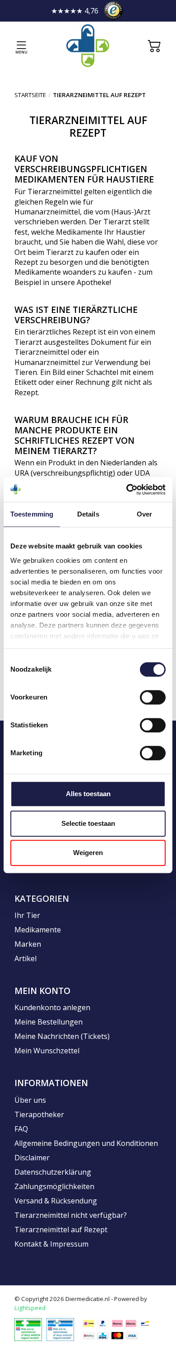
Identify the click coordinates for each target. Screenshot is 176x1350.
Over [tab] (144, 514)
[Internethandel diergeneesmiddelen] (28, 1329)
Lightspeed (30, 1308)
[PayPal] (103, 1323)
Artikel (25, 958)
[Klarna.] (117, 1323)
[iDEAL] (88, 1323)
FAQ (21, 1129)
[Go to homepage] (88, 45)
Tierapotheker (39, 1114)
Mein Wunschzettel (46, 1051)
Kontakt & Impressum (51, 1244)
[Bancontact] (145, 1323)
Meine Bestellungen (48, 1022)
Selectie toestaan (88, 823)
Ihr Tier (27, 915)
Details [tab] (88, 514)
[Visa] (132, 1335)
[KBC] (102, 1335)
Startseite (30, 95)
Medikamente (37, 930)
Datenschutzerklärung (52, 1172)
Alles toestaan (88, 794)
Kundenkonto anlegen (52, 1007)
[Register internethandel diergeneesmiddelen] (60, 1329)
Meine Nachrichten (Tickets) (62, 1036)
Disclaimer (32, 1158)
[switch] (153, 697)
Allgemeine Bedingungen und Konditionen (86, 1143)
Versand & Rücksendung (55, 1201)
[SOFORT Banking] (130, 1323)
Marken (27, 944)
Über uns (30, 1100)
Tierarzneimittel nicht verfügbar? (70, 1215)
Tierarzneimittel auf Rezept (60, 1229)
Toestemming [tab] (31, 514)
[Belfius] (88, 1335)
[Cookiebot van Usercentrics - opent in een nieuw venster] (127, 489)
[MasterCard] (117, 1335)
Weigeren (88, 852)
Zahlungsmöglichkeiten (54, 1186)
